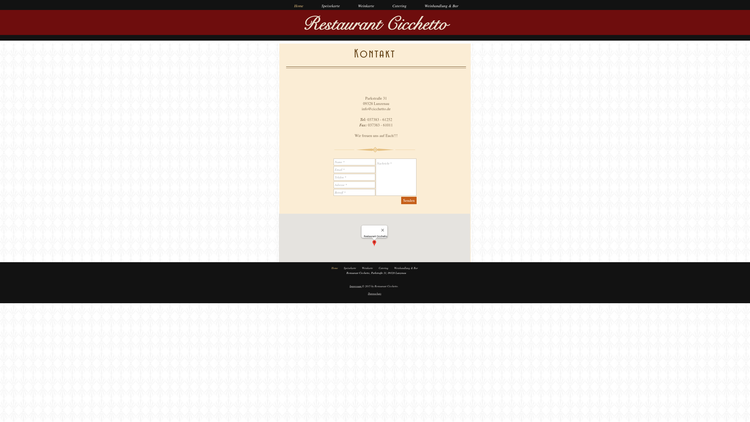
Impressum (356, 286)
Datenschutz (374, 293)
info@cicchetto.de (376, 108)
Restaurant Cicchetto (375, 24)
